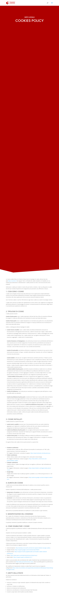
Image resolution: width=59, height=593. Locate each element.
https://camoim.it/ (12, 281)
